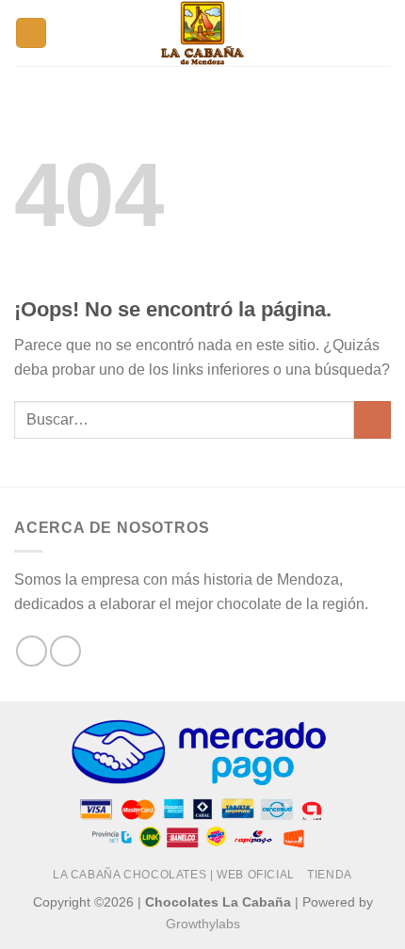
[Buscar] (31, 33)
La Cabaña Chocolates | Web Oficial (174, 874)
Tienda (329, 874)
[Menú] (347, 32)
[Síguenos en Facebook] (31, 651)
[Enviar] (372, 419)
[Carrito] (381, 33)
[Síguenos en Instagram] (65, 651)
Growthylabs (203, 923)
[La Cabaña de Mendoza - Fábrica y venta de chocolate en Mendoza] (203, 33)
